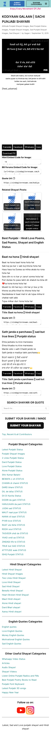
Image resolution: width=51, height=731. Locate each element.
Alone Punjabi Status (12, 470)
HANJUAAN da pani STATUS (16, 504)
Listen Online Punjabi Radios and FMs (20, 675)
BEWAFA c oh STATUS (13, 479)
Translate (7, 147)
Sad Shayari (14, 33)
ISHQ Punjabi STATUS (12, 554)
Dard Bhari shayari (11, 607)
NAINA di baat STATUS (13, 516)
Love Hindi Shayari (11, 582)
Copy (38, 147)
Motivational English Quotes (16, 639)
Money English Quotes (13, 635)
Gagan (27, 33)
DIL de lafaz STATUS (12, 491)
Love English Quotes (12, 631)
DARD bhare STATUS (12, 487)
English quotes (9, 626)
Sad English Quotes (11, 643)
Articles (6, 663)
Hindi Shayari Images (12, 573)
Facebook (18, 147)
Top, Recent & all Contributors (17, 434)
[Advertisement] (25, 117)
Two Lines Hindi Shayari (14, 578)
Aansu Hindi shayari (11, 611)
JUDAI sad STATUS (11, 508)
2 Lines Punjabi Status (13, 458)
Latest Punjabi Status (12, 449)
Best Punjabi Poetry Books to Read (19, 680)
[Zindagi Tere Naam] (5, 4)
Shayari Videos (9, 671)
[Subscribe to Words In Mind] (21, 713)
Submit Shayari (17, 4)
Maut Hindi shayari (11, 599)
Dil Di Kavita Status (11, 495)
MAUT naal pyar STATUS (14, 512)
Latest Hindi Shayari (12, 569)
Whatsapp (29, 147)
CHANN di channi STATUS (15, 483)
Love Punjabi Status (12, 466)
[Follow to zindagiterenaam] (30, 713)
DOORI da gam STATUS (13, 500)
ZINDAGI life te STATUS (13, 541)
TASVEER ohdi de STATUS (15, 533)
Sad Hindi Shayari (10, 586)
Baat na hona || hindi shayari (20, 256)
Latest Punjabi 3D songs (14, 688)
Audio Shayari (9, 667)
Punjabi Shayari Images (19, 30)
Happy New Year (10, 692)
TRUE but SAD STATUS (13, 546)
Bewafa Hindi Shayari (12, 590)
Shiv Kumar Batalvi (11, 474)
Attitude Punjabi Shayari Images (15, 26)
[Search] (46, 408)
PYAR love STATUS (11, 520)
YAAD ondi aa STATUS (13, 537)
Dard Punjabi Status (12, 462)
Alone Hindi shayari (11, 603)
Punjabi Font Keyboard (13, 684)
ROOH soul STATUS (11, 529)
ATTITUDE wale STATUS (14, 550)
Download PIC (9, 153)
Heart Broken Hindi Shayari (15, 594)
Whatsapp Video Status (13, 659)
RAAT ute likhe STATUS (13, 525)
